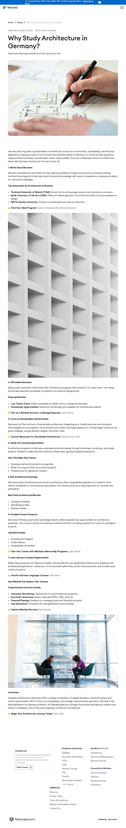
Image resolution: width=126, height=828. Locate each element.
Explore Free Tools (70, 436)
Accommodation (98, 772)
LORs (64, 764)
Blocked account (98, 780)
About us (54, 792)
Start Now (54, 575)
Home (11, 22)
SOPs (64, 760)
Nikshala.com (25, 819)
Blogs (20, 22)
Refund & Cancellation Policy (63, 804)
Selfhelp (66, 753)
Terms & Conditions (59, 800)
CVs (64, 772)
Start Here (58, 713)
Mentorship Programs (72, 780)
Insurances (96, 784)
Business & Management (102, 756)
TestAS (65, 776)
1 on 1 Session (68, 784)
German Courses (69, 768)
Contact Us (55, 808)
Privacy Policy (56, 796)
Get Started (44, 609)
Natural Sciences (98, 760)
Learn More (67, 412)
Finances (95, 776)
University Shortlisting (72, 756)
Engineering (96, 753)
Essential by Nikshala (101, 768)
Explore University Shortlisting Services (56, 207)
